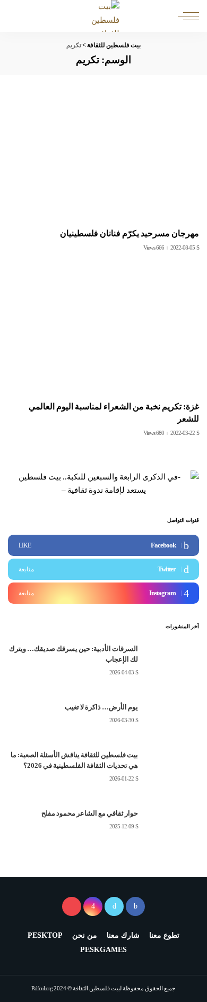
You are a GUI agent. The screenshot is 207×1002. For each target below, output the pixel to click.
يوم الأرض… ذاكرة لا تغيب (101, 707)
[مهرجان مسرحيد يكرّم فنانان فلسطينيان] (103, 157)
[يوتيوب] (71, 906)
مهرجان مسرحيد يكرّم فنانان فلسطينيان (129, 233)
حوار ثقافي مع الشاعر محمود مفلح (89, 813)
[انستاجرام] (92, 906)
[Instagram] (103, 593)
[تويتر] (114, 906)
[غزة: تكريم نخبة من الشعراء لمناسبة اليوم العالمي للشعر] (103, 331)
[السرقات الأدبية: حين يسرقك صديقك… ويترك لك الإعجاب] (172, 661)
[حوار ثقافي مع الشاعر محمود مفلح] (172, 820)
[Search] (17, 16)
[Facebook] (103, 545)
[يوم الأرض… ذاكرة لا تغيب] (172, 714)
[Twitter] (103, 569)
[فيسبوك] (135, 906)
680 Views (153, 433)
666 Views (153, 248)
